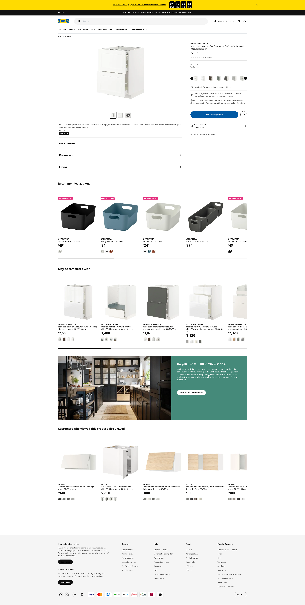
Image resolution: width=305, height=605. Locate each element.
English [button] (239, 594)
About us (189, 550)
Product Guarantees (161, 562)
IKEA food (189, 566)
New (93, 29)
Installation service (129, 562)
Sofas (220, 554)
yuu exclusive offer (139, 29)
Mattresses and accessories (228, 550)
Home (60, 37)
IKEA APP (189, 570)
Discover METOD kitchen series (191, 393)
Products (68, 37)
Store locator (190, 562)
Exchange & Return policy (163, 554)
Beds (219, 558)
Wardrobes (222, 562)
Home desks (222, 582)
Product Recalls (159, 578)
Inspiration (83, 29)
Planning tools (159, 558)
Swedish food (121, 29)
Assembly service (128, 558)
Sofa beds (221, 566)
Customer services (160, 550)
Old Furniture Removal (130, 566)
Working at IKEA (192, 554)
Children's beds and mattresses (229, 574)
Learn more (65, 562)
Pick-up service (127, 554)
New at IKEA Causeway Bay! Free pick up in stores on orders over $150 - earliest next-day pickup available (157, 13)
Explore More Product (226, 586)
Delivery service (127, 550)
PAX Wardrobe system (226, 578)
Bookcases (222, 570)
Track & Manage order (162, 574)
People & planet (192, 558)
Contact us (158, 566)
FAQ (155, 570)
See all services (127, 570)
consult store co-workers (205, 96)
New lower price (105, 29)
